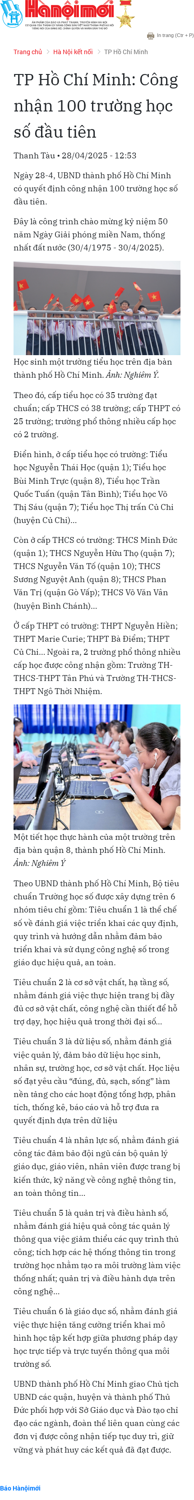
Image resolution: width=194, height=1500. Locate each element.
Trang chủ (28, 51)
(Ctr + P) (175, 35)
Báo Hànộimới (20, 1488)
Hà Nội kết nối (73, 51)
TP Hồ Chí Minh (126, 51)
